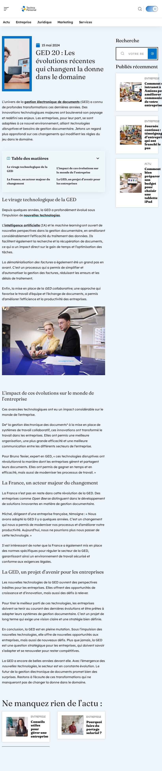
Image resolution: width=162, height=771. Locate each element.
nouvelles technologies (42, 215)
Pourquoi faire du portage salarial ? (94, 727)
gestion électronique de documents (52, 102)
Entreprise (38, 716)
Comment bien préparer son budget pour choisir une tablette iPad (153, 185)
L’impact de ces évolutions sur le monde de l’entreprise (77, 170)
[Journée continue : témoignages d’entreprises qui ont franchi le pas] (131, 135)
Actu (148, 164)
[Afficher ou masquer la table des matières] (74, 158)
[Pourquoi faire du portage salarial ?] (72, 725)
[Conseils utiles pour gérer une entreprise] (17, 726)
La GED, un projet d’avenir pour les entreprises (78, 181)
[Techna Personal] (28, 9)
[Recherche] (140, 9)
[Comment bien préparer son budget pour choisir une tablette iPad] (131, 183)
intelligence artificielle (22, 225)
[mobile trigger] (7, 9)
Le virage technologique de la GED (27, 169)
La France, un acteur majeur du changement (28, 181)
